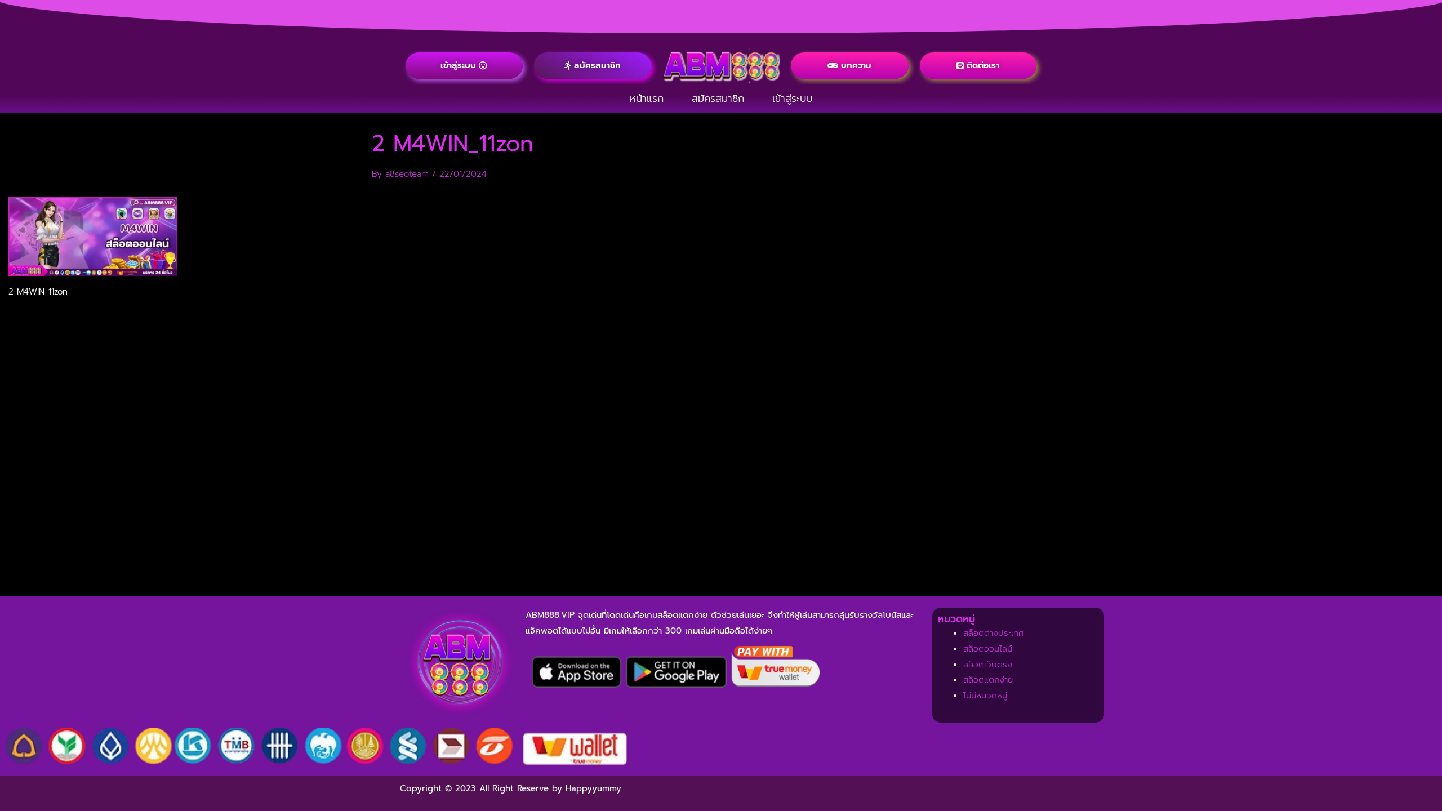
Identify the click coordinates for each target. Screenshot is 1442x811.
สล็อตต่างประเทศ (993, 633)
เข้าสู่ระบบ (792, 98)
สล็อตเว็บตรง (987, 664)
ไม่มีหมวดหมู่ (985, 695)
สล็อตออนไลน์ (987, 649)
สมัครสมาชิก (718, 98)
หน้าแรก (647, 98)
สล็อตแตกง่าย (988, 680)
